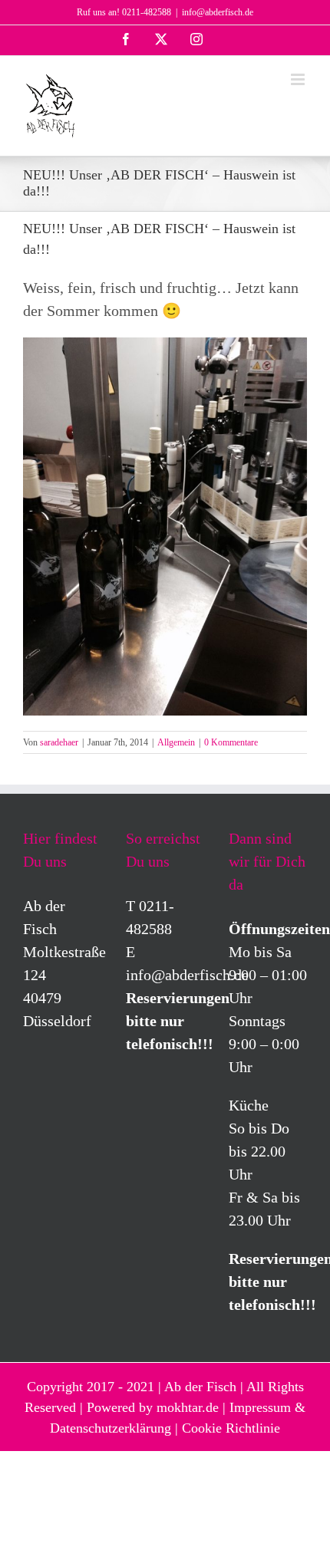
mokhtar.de (188, 1407)
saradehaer (59, 742)
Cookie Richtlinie (231, 1428)
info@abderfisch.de (217, 12)
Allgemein (176, 742)
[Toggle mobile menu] (299, 79)
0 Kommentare (231, 742)
